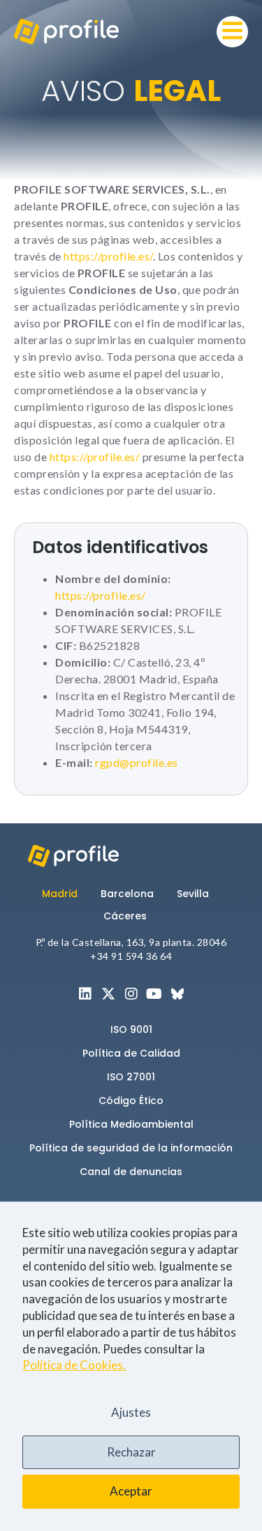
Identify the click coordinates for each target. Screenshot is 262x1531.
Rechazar (131, 1452)
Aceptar (131, 1491)
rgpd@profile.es (135, 762)
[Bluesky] (177, 994)
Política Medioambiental (131, 1124)
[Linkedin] (85, 994)
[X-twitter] (108, 994)
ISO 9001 (131, 1029)
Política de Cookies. (74, 1365)
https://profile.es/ (108, 256)
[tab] (65, 893)
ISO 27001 (131, 1077)
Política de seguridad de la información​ (131, 1148)
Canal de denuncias (131, 1172)
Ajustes (131, 1412)
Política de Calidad (131, 1053)
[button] (232, 31)
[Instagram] (131, 994)
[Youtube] (154, 994)
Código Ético (131, 1101)
